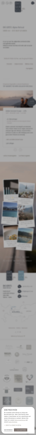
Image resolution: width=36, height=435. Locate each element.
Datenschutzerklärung (20, 420)
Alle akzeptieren (21, 430)
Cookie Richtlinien (12, 422)
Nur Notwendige (8, 430)
